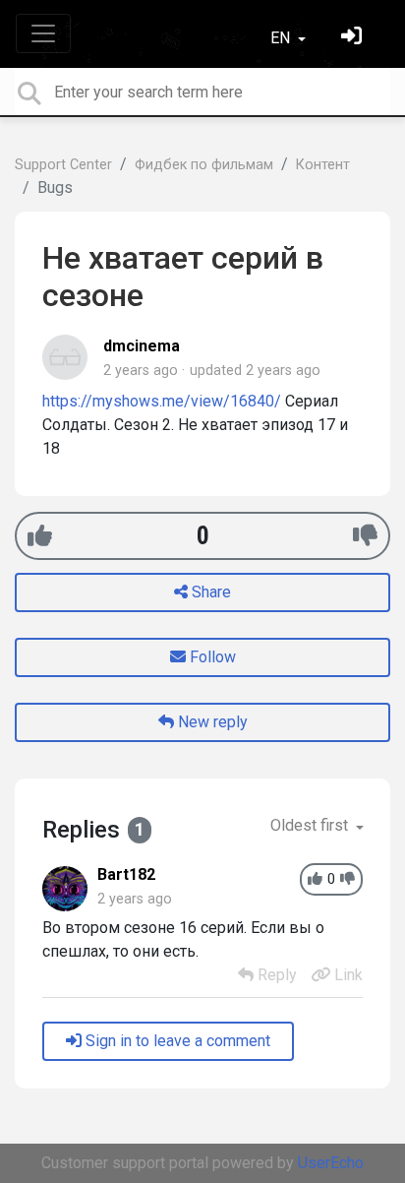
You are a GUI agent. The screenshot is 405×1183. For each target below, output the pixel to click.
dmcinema (141, 346)
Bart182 (126, 874)
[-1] (365, 536)
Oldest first (311, 825)
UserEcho (331, 1162)
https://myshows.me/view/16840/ (161, 401)
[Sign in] (354, 38)
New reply (211, 722)
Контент (323, 164)
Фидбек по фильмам (204, 164)
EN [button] (282, 38)
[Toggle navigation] (43, 33)
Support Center (63, 164)
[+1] (40, 536)
